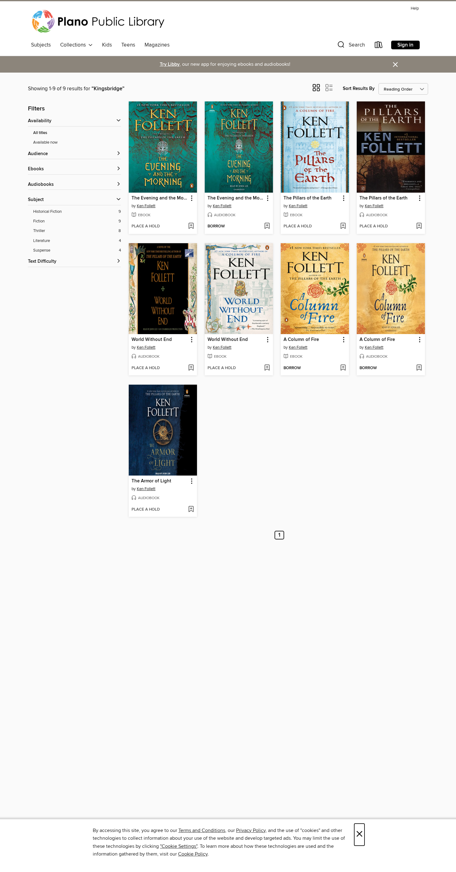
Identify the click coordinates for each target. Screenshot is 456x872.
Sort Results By (359, 89)
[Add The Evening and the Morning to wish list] (191, 226)
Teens (128, 45)
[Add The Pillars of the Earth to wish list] (343, 226)
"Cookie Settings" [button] (178, 846)
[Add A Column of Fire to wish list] (343, 368)
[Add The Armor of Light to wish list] (191, 510)
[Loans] (378, 46)
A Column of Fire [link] (301, 339)
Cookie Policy (193, 854)
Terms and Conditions (201, 830)
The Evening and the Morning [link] (160, 198)
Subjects (41, 45)
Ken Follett (146, 205)
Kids (107, 45)
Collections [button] (74, 45)
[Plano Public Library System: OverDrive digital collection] (99, 21)
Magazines (157, 45)
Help (415, 8)
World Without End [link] (152, 339)
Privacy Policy (251, 830)
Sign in (405, 45)
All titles (40, 133)
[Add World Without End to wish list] (191, 368)
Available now (45, 142)
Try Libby (170, 64)
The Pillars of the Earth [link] (308, 198)
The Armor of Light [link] (151, 481)
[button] (350, 46)
